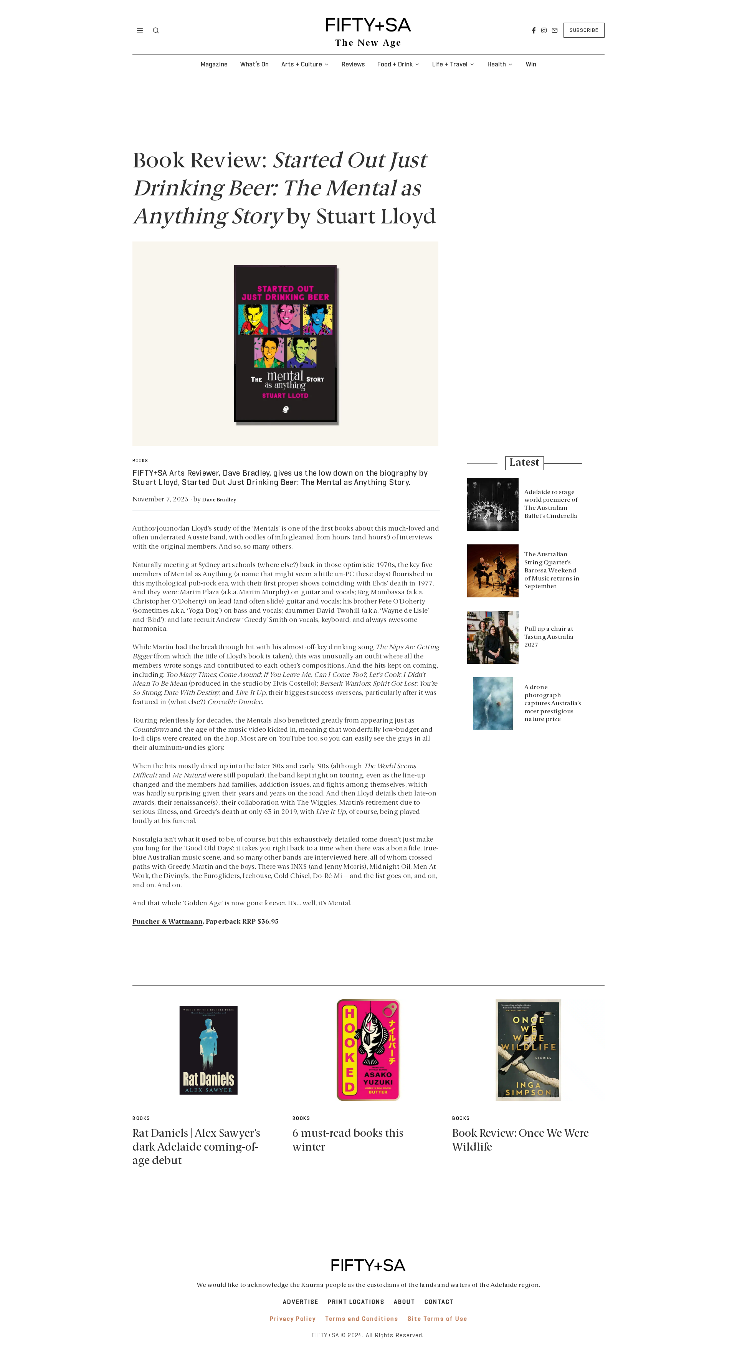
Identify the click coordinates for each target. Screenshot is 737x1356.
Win (530, 64)
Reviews (353, 64)
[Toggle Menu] (140, 30)
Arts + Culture (301, 64)
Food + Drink (395, 64)
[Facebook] (534, 30)
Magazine (214, 64)
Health (496, 64)
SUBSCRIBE (584, 30)
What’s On (254, 64)
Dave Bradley (219, 500)
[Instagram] (544, 30)
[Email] (555, 30)
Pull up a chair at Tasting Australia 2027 (548, 637)
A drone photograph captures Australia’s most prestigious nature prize (552, 704)
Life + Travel (450, 64)
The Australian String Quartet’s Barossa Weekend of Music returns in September (552, 571)
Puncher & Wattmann (167, 922)
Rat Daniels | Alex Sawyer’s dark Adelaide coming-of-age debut (196, 1148)
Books (140, 461)
